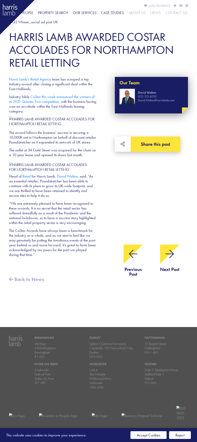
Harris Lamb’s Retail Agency (30, 79)
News (155, 12)
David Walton (67, 176)
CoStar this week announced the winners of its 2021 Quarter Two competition (52, 99)
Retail (27, 176)
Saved (158, 6)
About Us (137, 12)
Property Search (53, 12)
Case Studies (112, 12)
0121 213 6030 (147, 96)
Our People (23, 12)
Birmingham (44, 338)
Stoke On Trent (46, 364)
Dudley (94, 338)
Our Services (84, 12)
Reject (179, 435)
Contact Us (176, 12)
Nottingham (154, 338)
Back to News (28, 279)
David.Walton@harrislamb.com (156, 100)
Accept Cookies (148, 435)
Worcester (98, 364)
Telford (150, 364)
